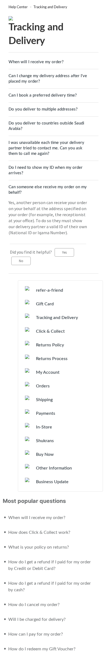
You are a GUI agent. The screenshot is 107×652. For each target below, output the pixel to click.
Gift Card (45, 304)
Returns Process (51, 359)
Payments (45, 413)
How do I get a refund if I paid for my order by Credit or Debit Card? (49, 565)
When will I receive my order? (36, 62)
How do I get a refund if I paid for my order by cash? (49, 586)
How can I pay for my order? (35, 634)
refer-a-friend (49, 290)
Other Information (54, 468)
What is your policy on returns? (38, 547)
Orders (43, 386)
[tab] (53, 62)
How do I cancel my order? (34, 604)
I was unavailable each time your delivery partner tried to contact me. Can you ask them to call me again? (46, 148)
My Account (48, 372)
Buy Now (45, 454)
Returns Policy (50, 345)
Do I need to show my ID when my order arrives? (46, 170)
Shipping (44, 400)
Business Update (52, 482)
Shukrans (45, 441)
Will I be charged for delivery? (37, 619)
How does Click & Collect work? (39, 532)
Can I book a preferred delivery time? (43, 95)
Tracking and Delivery (50, 7)
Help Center (19, 7)
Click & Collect (50, 331)
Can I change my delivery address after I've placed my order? (48, 78)
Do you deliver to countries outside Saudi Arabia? (46, 126)
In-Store (44, 427)
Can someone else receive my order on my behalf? (48, 190)
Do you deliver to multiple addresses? (43, 109)
